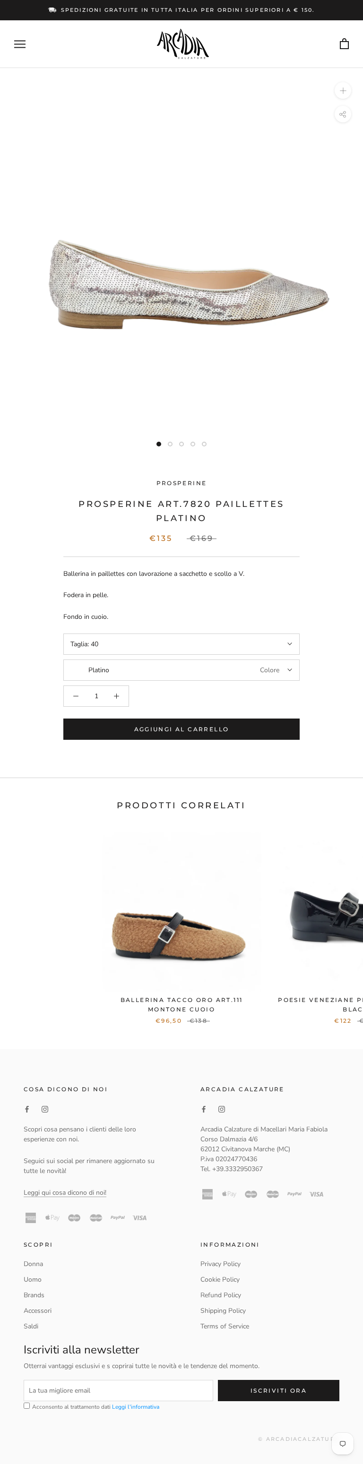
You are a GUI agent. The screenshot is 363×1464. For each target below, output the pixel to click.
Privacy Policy (220, 1263)
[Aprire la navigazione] (20, 44)
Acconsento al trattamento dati (95, 1407)
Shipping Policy (223, 1310)
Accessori (38, 1310)
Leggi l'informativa (135, 1407)
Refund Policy (220, 1295)
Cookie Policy (220, 1279)
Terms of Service (224, 1326)
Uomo (33, 1279)
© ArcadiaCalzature (298, 1439)
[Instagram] (45, 1109)
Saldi (31, 1326)
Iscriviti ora (279, 1390)
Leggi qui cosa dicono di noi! (65, 1192)
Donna (33, 1263)
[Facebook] (27, 1109)
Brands (34, 1295)
